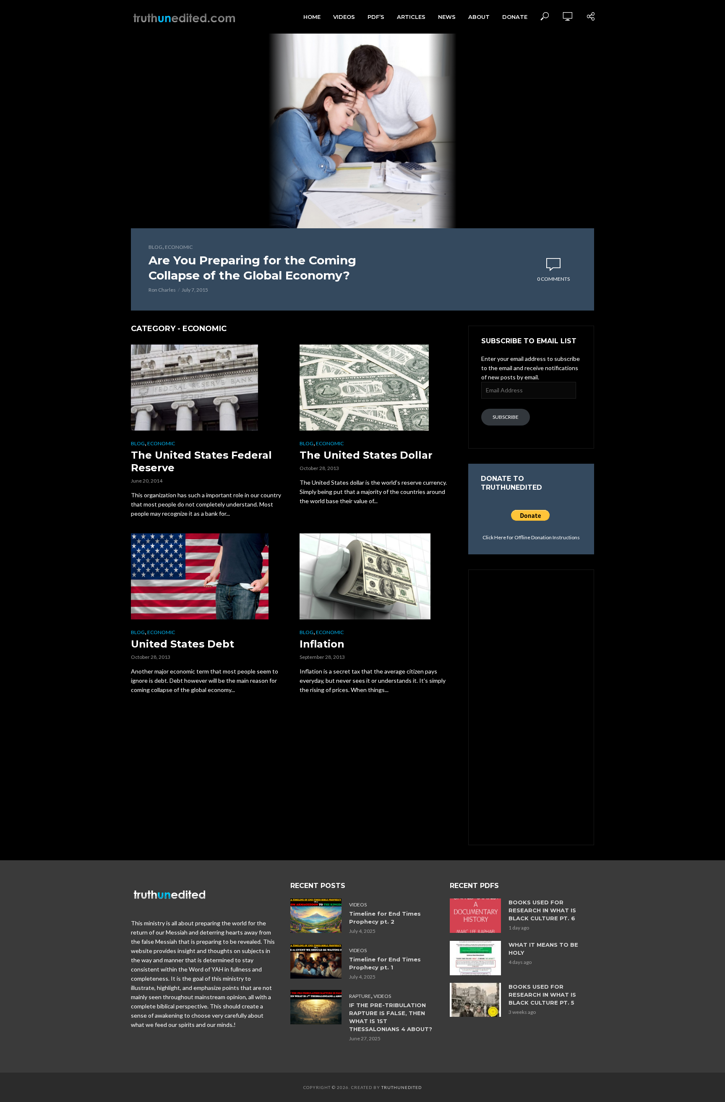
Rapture (360, 996)
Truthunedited (401, 1087)
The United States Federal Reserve (201, 461)
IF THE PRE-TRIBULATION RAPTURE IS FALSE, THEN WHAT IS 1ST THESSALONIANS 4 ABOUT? (390, 1017)
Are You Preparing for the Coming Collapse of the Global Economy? (252, 267)
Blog (155, 247)
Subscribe (506, 417)
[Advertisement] (531, 706)
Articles (411, 16)
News (447, 16)
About (479, 16)
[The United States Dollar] (376, 388)
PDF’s (376, 16)
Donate (514, 16)
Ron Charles (162, 290)
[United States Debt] (207, 576)
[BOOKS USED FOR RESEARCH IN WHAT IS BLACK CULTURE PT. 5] (475, 1000)
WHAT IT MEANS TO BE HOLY (543, 948)
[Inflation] (376, 576)
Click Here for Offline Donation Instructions (531, 537)
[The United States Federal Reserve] (207, 388)
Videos (344, 16)
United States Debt (182, 644)
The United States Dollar (366, 455)
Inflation (322, 644)
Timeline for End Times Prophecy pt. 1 (385, 963)
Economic (179, 247)
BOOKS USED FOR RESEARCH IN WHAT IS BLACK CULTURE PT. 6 (542, 910)
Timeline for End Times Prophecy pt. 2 (385, 917)
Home (312, 16)
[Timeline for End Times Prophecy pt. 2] (316, 915)
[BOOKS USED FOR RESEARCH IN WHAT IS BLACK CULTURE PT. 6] (475, 915)
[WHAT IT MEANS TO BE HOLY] (475, 958)
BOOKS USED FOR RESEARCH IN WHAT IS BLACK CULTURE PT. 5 (542, 994)
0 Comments (553, 279)
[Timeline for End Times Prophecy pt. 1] (316, 961)
